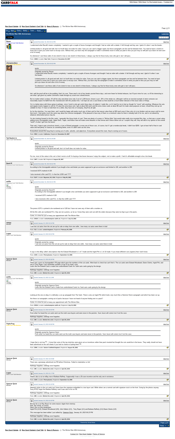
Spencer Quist (11, 259)
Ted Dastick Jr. (11, 138)
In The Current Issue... (155, 2)
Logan (8, 233)
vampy (8, 223)
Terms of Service (99, 434)
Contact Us (168, 2)
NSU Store (142, 2)
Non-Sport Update (11, 26)
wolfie (8, 181)
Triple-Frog (10, 324)
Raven (8, 41)
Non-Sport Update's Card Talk (33, 26)
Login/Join (165, 34)
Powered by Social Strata (87, 422)
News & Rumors (53, 26)
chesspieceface (12, 63)
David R (9, 163)
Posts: (34, 59)
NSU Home (133, 2)
